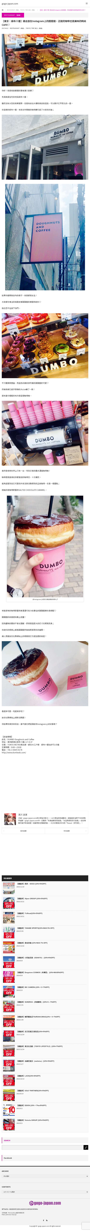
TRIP (32, 28)
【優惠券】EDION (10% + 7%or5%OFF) (31, 1105)
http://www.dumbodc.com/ (14, 752)
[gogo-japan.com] (10, 3)
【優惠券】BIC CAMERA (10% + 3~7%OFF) (33, 987)
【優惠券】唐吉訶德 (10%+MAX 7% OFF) (32, 943)
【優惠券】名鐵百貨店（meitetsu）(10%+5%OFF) (35, 1061)
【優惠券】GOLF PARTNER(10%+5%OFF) (33, 1091)
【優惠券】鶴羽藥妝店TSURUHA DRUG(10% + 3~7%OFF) (38, 1017)
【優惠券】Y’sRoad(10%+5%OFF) (29, 913)
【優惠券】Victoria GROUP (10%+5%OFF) (33, 1120)
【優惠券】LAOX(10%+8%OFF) (28, 1076)
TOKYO (28, 28)
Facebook (8, 1158)
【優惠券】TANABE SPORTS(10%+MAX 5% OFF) (35, 928)
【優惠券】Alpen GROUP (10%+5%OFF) (32, 899)
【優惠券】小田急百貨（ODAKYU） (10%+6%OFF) (36, 958)
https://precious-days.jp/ (9, 1214)
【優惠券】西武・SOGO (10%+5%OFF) (31, 884)
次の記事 (67, 831)
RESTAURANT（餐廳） (17, 28)
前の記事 (23, 831)
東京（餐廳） (39, 28)
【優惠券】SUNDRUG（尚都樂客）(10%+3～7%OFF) (36, 1002)
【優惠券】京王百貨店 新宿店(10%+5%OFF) (33, 1031)
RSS (46, 1220)
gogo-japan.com (43, 1226)
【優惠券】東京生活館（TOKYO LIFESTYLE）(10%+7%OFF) (40, 1046)
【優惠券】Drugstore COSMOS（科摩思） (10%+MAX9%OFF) (40, 972)
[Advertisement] (27, 852)
